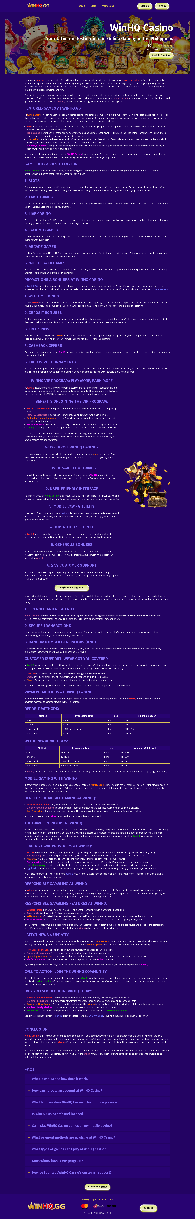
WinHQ (82, 6)
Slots (93, 6)
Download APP (105, 1199)
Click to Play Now (161, 55)
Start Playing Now (97, 1187)
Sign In (162, 6)
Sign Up (145, 6)
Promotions (107, 6)
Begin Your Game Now (71, 587)
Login (93, 1199)
